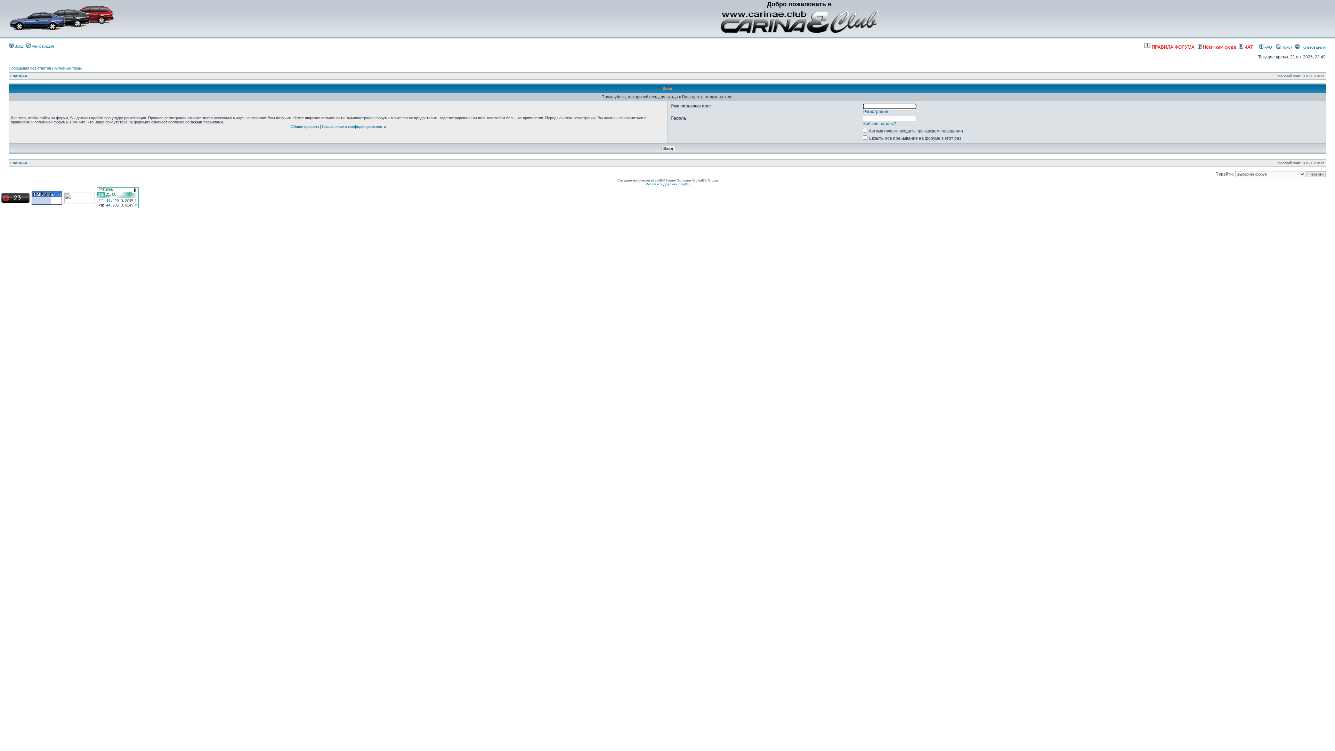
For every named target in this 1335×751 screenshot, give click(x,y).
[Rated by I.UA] (79, 202)
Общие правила (305, 126)
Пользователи (1313, 47)
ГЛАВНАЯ (18, 76)
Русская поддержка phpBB (668, 184)
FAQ (1267, 47)
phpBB (656, 180)
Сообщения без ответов (30, 68)
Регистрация (42, 46)
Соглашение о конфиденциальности (354, 126)
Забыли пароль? (879, 123)
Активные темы (68, 68)
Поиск (1286, 47)
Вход (18, 46)
